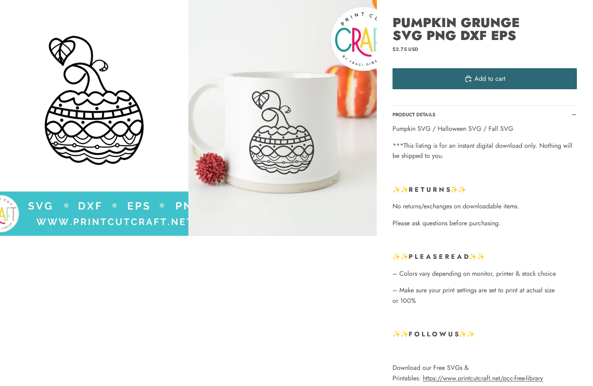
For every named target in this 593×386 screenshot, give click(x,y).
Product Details (414, 114)
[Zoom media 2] (282, 118)
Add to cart (489, 78)
